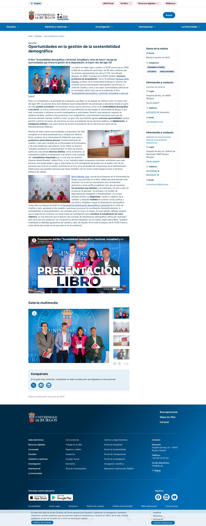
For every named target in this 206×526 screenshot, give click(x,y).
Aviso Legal (54, 506)
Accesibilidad (34, 506)
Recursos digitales (36, 444)
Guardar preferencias (163, 523)
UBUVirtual (108, 3)
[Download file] (34, 313)
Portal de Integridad (113, 444)
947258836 (151, 171)
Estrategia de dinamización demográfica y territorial (86, 205)
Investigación (103, 26)
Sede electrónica (36, 440)
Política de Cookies (42, 522)
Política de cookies (95, 506)
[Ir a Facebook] (41, 385)
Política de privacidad (122, 506)
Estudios (11, 26)
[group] (122, 313)
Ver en (152, 102)
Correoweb (33, 449)
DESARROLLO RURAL (156, 67)
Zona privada (172, 506)
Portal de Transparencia (115, 454)
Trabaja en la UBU (74, 444)
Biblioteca (170, 3)
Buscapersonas (169, 412)
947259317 (151, 175)
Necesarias (158, 519)
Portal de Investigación (114, 459)
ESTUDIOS (152, 71)
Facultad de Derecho (155, 87)
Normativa (70, 464)
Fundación (70, 454)
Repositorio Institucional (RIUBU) (119, 468)
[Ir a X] (33, 385)
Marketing (157, 516)
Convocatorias (72, 440)
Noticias (38, 36)
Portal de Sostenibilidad (115, 449)
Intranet (164, 422)
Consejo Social (72, 459)
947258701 (151, 112)
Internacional (146, 26)
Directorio (73, 506)
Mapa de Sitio (167, 417)
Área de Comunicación (76, 468)
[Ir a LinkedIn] (48, 385)
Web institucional (149, 506)
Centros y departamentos (115, 440)
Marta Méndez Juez (80, 176)
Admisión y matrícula (56, 26)
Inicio (30, 36)
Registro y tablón (73, 449)
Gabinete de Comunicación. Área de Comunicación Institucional (158, 140)
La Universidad (189, 26)
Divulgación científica (114, 464)
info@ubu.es (157, 465)
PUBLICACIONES (167, 71)
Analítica (157, 512)
